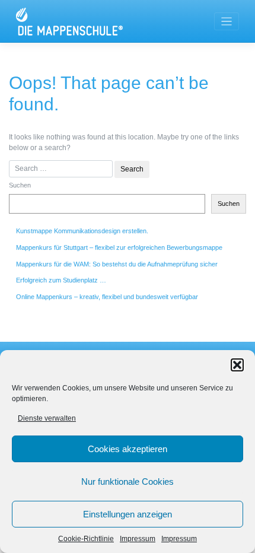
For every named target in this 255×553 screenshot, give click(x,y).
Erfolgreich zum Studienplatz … (61, 280)
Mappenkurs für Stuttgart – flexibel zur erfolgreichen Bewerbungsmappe (119, 247)
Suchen (20, 185)
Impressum (137, 539)
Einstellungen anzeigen (127, 514)
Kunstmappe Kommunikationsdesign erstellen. (82, 230)
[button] (237, 365)
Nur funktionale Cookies (127, 481)
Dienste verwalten (47, 418)
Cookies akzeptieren (127, 449)
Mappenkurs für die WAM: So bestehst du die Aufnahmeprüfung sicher (117, 264)
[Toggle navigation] (227, 21)
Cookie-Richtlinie (86, 539)
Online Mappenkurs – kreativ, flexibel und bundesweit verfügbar (107, 296)
